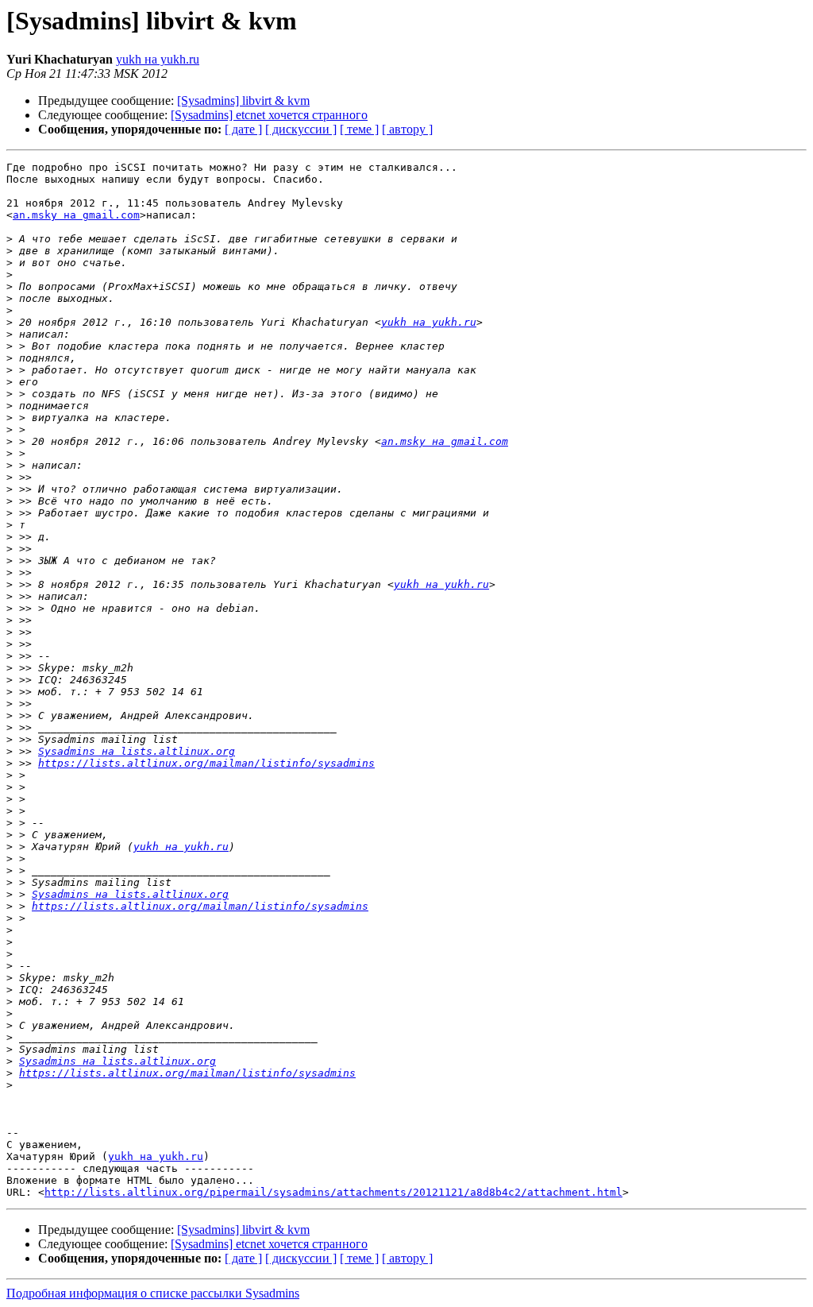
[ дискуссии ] (301, 129)
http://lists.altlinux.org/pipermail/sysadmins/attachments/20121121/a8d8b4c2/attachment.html (333, 1192)
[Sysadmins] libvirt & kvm (243, 100)
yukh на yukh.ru (157, 59)
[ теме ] (359, 129)
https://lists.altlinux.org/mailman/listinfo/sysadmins (206, 763)
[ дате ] (243, 129)
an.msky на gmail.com (76, 215)
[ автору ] (407, 129)
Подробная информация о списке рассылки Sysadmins (152, 1293)
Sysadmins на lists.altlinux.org (136, 751)
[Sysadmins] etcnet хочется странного (269, 115)
